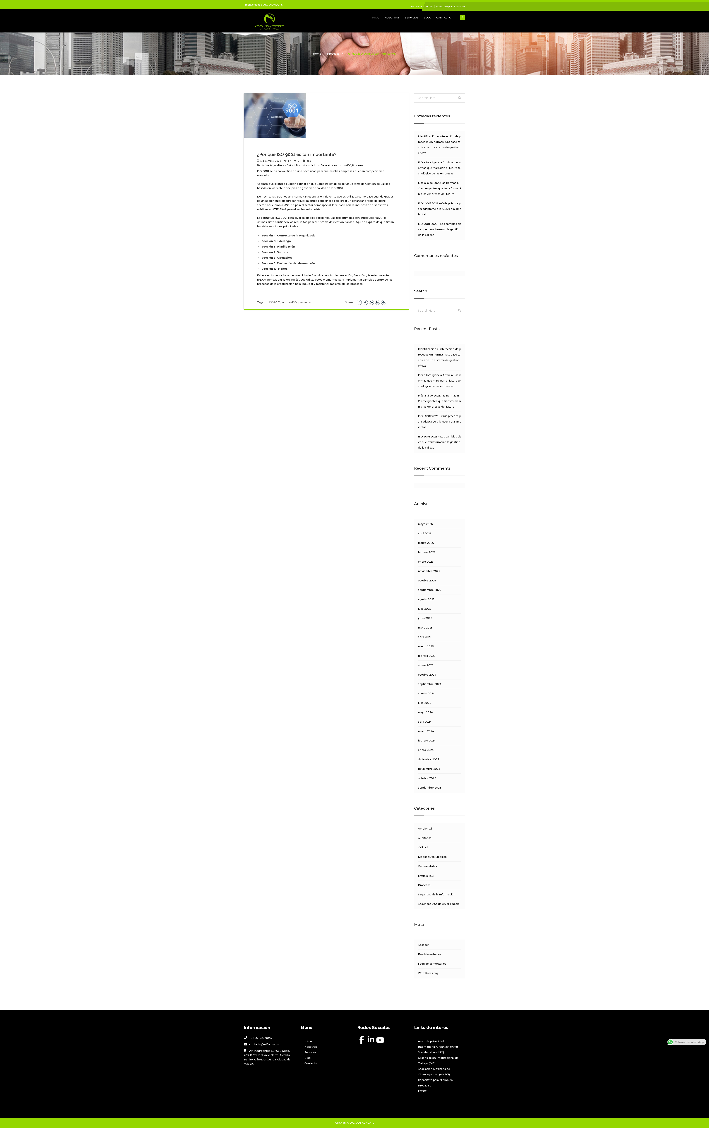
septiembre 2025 (429, 590)
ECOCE (423, 1091)
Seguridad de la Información (436, 894)
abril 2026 (424, 533)
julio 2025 (424, 608)
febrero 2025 (426, 655)
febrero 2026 (427, 552)
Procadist (424, 1085)
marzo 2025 (426, 646)
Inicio (375, 17)
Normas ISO (344, 165)
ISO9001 (274, 302)
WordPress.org (428, 973)
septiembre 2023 (429, 787)
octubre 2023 (427, 778)
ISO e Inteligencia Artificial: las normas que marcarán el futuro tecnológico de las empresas (439, 168)
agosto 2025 (426, 599)
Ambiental (267, 165)
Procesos (333, 53)
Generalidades (329, 165)
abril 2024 (424, 721)
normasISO (289, 302)
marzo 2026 (426, 543)
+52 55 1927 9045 (422, 6)
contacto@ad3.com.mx (450, 6)
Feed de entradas (429, 954)
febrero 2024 (427, 740)
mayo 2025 (425, 627)
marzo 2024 (426, 731)
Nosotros (392, 17)
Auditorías (280, 165)
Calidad (291, 165)
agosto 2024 (426, 693)
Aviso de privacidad (431, 1041)
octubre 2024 (427, 674)
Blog (427, 17)
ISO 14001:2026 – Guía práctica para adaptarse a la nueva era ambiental (439, 209)
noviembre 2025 (429, 571)
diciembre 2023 (428, 759)
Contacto (443, 17)
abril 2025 (424, 637)
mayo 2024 (425, 712)
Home (317, 53)
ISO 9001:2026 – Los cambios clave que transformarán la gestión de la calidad (439, 229)
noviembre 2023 (429, 768)
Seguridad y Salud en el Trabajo (439, 904)
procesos (304, 302)
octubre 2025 (427, 580)
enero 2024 (426, 750)
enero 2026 (426, 561)
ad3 (309, 160)
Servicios (412, 17)
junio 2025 (425, 618)
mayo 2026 (425, 524)
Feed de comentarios (432, 963)
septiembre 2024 (429, 684)
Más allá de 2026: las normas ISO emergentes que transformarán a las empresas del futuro (439, 188)
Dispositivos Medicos (307, 165)
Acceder (423, 945)
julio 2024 (424, 703)
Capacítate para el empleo (435, 1080)
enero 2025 (425, 665)
